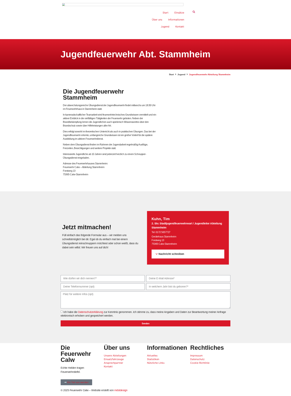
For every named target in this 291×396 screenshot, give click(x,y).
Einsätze (179, 12)
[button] (188, 254)
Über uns (157, 19)
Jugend (165, 26)
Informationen (176, 19)
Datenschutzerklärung (90, 312)
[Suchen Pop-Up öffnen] (193, 12)
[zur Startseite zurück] (122, 18)
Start (165, 12)
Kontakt (179, 26)
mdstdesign (120, 390)
